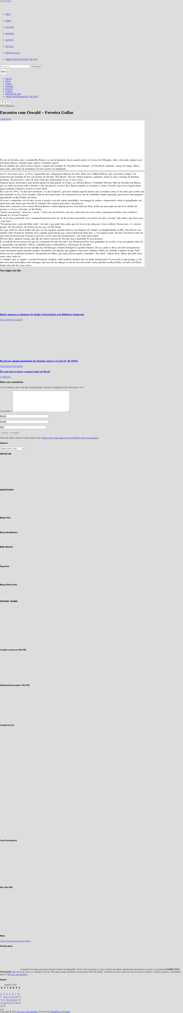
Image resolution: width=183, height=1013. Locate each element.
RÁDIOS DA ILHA (12, 53)
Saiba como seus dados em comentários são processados (70, 438)
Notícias (9, 33)
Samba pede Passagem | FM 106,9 (21, 59)
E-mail (3, 422)
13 (13, 997)
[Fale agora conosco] (43, 835)
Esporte (9, 40)
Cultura (9, 27)
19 (10, 1000)
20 (13, 1000)
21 (16, 1000)
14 (16, 997)
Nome (3, 416)
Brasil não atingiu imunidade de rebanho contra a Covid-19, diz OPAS (39, 361)
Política (9, 46)
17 (4, 1000)
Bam (68, 1011)
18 (7, 1000)
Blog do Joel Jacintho (17, 974)
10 (4, 997)
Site (2, 427)
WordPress (56, 1011)
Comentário (6, 411)
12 (10, 997)
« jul (1, 1009)
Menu (3, 71)
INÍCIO (8, 14)
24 (4, 1003)
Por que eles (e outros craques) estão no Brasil (25, 371)
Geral (8, 21)
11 (7, 997)
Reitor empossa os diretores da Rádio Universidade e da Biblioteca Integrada (42, 314)
